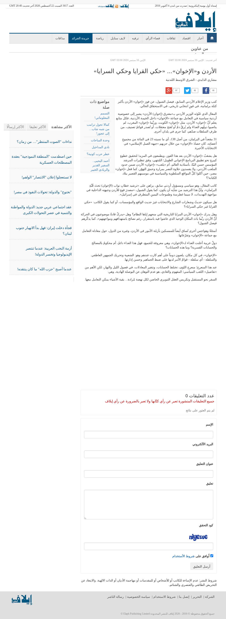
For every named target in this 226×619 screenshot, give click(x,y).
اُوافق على (191, 556)
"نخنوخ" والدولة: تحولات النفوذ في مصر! (43, 192)
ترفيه (135, 38)
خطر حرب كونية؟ (98, 154)
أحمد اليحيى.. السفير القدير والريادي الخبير (100, 165)
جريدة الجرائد (80, 38)
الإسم (209, 424)
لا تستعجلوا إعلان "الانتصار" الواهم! (47, 177)
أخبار (200, 38)
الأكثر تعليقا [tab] (38, 127)
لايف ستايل (118, 38)
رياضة (100, 38)
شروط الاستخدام (164, 596)
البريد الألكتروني (202, 444)
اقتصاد (186, 38)
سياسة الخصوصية (138, 596)
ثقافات (171, 38)
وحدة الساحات (100, 140)
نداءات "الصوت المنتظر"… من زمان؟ (44, 142)
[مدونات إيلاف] (107, 6)
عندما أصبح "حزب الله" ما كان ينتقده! (44, 269)
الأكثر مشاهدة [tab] (61, 127)
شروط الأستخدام (183, 556)
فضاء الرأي (153, 38)
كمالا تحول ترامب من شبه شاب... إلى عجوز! (98, 129)
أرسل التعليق (201, 566)
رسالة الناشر (115, 596)
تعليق (209, 483)
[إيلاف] (124, 6)
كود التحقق (206, 525)
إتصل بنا (184, 596)
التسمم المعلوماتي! (101, 115)
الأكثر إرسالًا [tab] (15, 127)
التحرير (197, 596)
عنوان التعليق (204, 463)
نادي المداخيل (100, 147)
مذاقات (60, 38)
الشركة (210, 596)
